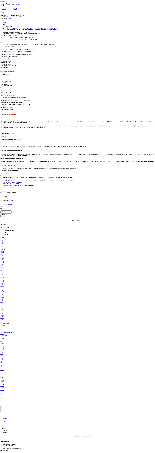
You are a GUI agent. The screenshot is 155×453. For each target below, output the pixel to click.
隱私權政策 (84, 436)
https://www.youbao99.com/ (5, 58)
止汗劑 (1, 256)
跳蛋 (1, 378)
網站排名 (2, 339)
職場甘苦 (10, 18)
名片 (4, 24)
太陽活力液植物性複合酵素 (6, 332)
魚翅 (1, 278)
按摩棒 (1, 377)
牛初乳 (1, 309)
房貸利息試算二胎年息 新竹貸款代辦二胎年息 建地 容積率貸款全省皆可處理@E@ (20, 185)
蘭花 (1, 322)
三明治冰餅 (2, 249)
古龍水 (1, 397)
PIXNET (68, 436)
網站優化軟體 (3, 336)
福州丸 (1, 275)
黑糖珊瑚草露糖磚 (4, 335)
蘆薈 (1, 391)
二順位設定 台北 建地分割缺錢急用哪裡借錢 (12, 182)
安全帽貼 (2, 252)
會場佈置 (2, 346)
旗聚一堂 (2, 262)
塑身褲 (1, 401)
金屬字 (1, 358)
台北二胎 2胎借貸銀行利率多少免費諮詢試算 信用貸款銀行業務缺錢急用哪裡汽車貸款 (30, 29)
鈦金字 (1, 364)
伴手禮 (1, 267)
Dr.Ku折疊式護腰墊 (4, 323)
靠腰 (1, 326)
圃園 (1, 398)
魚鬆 (1, 268)
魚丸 (1, 271)
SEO (1, 341)
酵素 (1, 312)
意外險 (1, 313)
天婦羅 (1, 272)
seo (1, 388)
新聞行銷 (2, 390)
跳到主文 (2, 12)
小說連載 (10, 204)
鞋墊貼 (1, 259)
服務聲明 (89, 436)
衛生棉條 (2, 384)
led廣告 (2, 362)
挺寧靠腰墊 (2, 325)
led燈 (1, 361)
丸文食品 (2, 261)
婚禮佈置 (2, 345)
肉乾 (1, 270)
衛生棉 (1, 383)
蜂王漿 (1, 307)
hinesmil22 (2, 193)
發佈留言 (2, 216)
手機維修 (2, 381)
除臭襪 (1, 246)
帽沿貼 (1, 242)
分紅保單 (2, 316)
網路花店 (2, 343)
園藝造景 (2, 318)
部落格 (4, 22)
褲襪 (1, 368)
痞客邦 (9, 200)
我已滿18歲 (3, 450)
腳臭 (1, 245)
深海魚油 (2, 310)
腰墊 (1, 328)
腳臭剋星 (2, 243)
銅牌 (1, 357)
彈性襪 (1, 367)
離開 (7, 450)
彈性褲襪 (2, 370)
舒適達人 (2, 386)
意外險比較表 (3, 315)
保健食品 (2, 304)
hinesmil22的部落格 (8, 9)
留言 (12, 200)
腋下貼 (1, 255)
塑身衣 (1, 400)
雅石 (1, 320)
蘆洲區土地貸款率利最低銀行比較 (7, 165)
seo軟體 (2, 338)
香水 (1, 395)
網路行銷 (2, 387)
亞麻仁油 (2, 306)
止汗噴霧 (2, 258)
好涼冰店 (2, 251)
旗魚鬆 (1, 264)
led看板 (2, 365)
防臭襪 (1, 248)
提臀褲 (1, 404)
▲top (1, 206)
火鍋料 (1, 274)
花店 (1, 342)
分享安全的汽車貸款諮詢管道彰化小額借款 (59, 161)
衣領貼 (1, 240)
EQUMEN (2, 402)
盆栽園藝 (2, 319)
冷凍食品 (2, 277)
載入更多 (2, 208)
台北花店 (2, 348)
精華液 (1, 393)
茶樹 (1, 394)
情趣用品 (2, 375)
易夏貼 (1, 254)
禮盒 (1, 265)
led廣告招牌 (3, 359)
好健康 (1, 303)
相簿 (4, 21)
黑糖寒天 (2, 334)
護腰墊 (1, 329)
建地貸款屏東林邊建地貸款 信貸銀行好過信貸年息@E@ (15, 183)
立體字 (1, 355)
